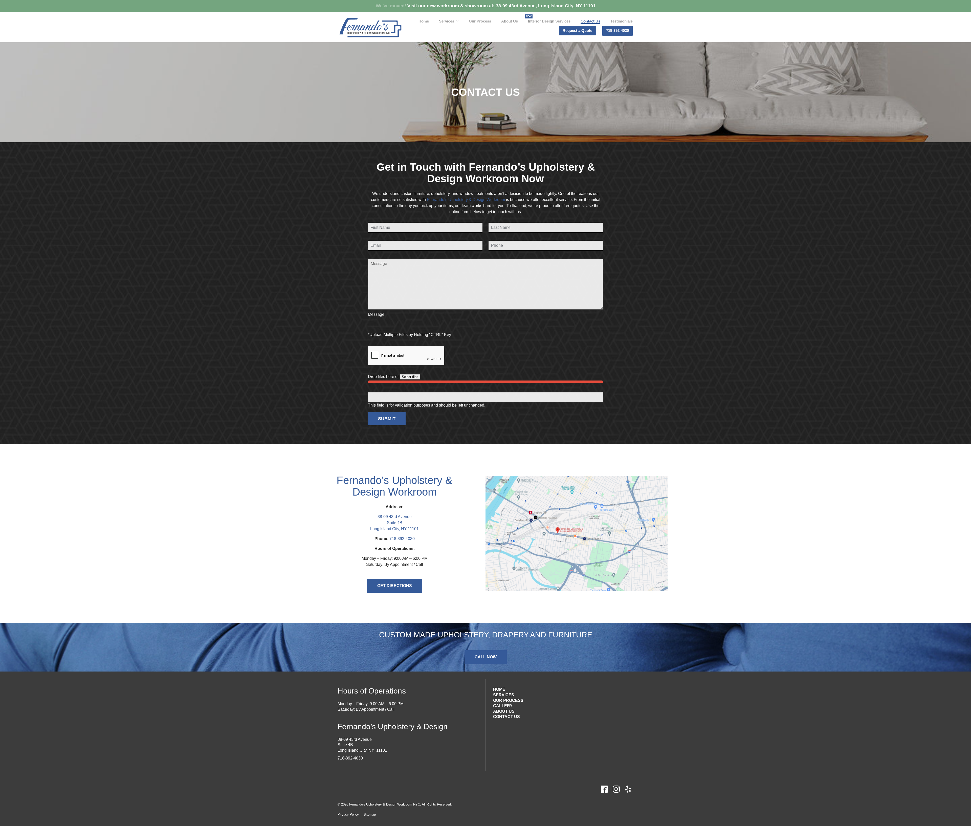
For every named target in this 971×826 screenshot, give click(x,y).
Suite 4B (394, 523)
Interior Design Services (549, 21)
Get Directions (394, 586)
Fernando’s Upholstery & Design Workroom (466, 199)
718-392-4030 (617, 30)
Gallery (503, 706)
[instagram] (616, 789)
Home (423, 21)
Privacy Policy (348, 814)
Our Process (480, 21)
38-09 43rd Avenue (395, 517)
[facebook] (604, 789)
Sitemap (370, 814)
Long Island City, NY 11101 (394, 529)
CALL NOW (486, 657)
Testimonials (621, 21)
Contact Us (590, 21)
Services (446, 21)
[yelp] (628, 789)
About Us (509, 21)
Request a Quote (577, 30)
